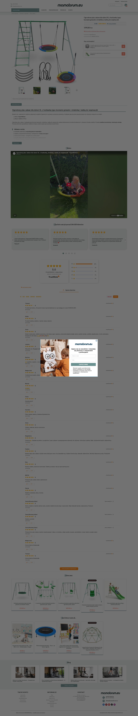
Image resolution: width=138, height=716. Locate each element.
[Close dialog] (96, 340)
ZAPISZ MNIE (83, 364)
